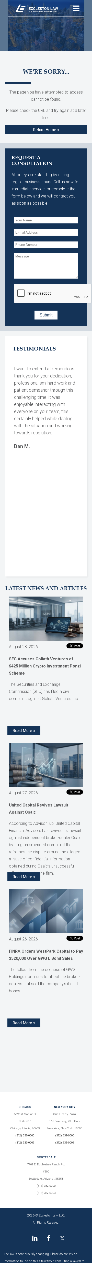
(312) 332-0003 (24, 1142)
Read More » (24, 730)
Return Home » (46, 129)
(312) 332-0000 (24, 1135)
